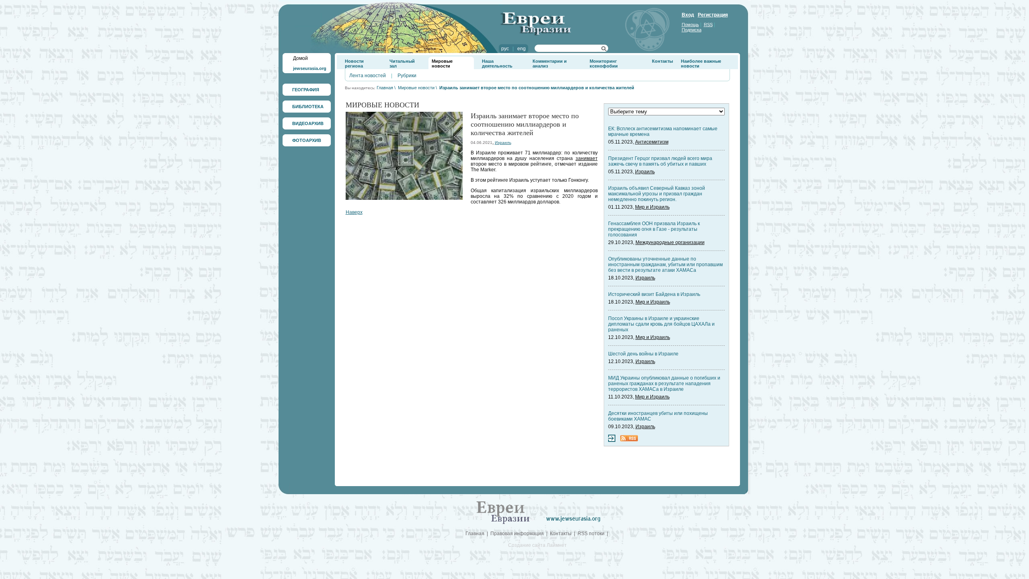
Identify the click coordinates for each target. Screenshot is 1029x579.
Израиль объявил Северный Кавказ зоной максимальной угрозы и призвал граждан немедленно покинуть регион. (656, 193)
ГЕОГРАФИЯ (305, 89)
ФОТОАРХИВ (306, 140)
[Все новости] (611, 440)
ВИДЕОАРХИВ (308, 123)
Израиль (503, 142)
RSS (708, 24)
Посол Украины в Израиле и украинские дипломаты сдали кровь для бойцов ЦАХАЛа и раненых (661, 324)
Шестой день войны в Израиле (643, 354)
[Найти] (604, 50)
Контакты (662, 61)
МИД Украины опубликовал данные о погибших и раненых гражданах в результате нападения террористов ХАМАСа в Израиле (664, 383)
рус (505, 48)
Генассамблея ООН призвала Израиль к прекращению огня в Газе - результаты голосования (654, 229)
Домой (300, 58)
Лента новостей (367, 75)
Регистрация (713, 15)
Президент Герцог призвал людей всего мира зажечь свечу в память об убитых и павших (660, 161)
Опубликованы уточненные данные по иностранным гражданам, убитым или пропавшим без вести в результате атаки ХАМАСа (665, 264)
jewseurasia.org (309, 68)
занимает (587, 158)
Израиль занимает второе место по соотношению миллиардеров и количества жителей (536, 87)
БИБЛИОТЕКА (308, 106)
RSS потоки (591, 533)
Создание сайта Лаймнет (537, 545)
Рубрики (407, 75)
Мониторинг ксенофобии (604, 63)
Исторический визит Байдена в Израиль (654, 294)
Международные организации (670, 242)
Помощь (690, 24)
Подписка (691, 29)
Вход (688, 15)
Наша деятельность (497, 63)
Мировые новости (442, 63)
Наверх (354, 212)
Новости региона (354, 63)
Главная (385, 87)
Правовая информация (517, 533)
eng (521, 48)
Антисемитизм (651, 142)
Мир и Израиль (652, 207)
